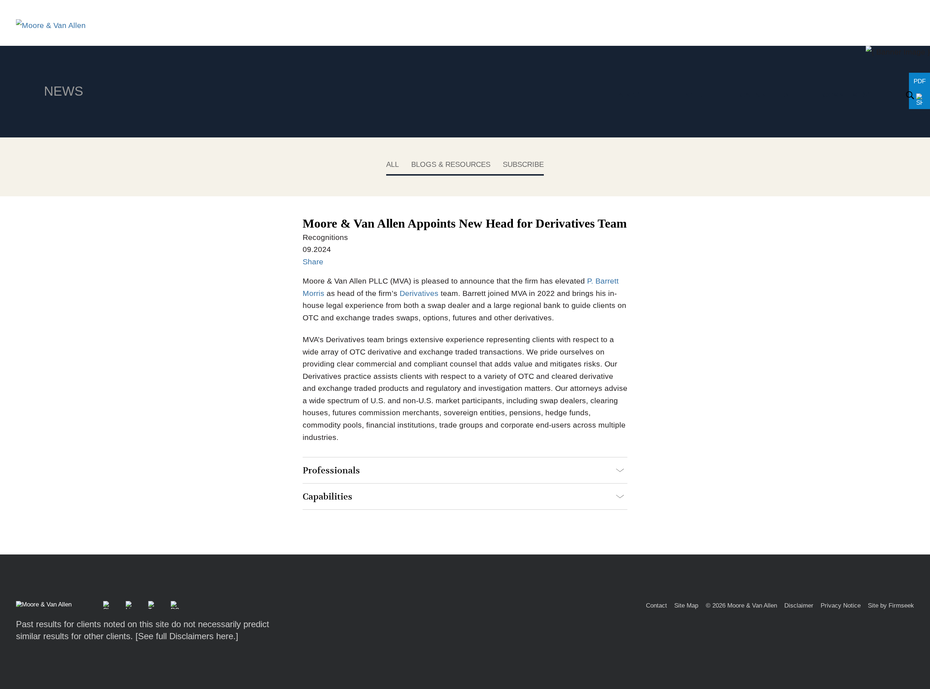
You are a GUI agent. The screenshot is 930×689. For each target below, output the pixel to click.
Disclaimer (798, 605)
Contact (656, 605)
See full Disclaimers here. (187, 636)
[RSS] (175, 605)
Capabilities (327, 496)
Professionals (331, 470)
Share (313, 261)
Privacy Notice (841, 605)
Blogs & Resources (450, 164)
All (392, 164)
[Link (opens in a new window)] (130, 605)
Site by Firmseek (891, 605)
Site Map (686, 605)
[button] (107, 605)
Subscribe (523, 164)
